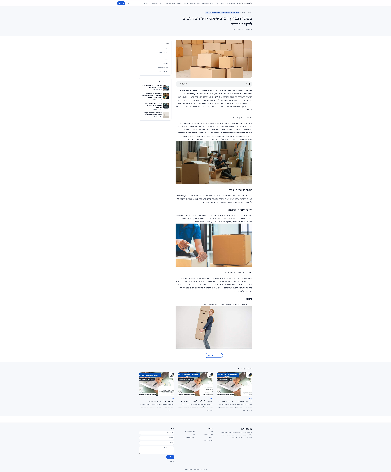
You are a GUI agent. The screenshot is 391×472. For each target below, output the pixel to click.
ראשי (249, 13)
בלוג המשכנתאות (207, 3)
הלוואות (179, 3)
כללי (216, 3)
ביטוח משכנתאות (195, 3)
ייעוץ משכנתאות (157, 3)
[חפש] (128, 3)
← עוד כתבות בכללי (214, 355)
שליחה (170, 457)
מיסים (186, 3)
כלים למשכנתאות (169, 3)
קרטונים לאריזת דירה (244, 123)
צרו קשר (121, 3)
